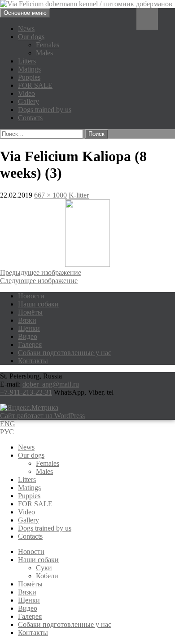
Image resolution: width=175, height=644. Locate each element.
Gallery (28, 101)
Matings (29, 69)
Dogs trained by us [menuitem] (44, 528)
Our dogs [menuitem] (31, 455)
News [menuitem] (26, 447)
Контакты (33, 361)
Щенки (29, 328)
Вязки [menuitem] (27, 592)
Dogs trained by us (44, 109)
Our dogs (31, 37)
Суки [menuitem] (44, 568)
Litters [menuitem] (27, 479)
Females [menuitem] (47, 463)
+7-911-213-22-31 (26, 392)
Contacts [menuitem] (30, 536)
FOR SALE (35, 85)
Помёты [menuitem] (30, 584)
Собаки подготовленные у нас (64, 352)
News (26, 28)
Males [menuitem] (44, 471)
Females (47, 45)
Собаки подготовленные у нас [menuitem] (64, 624)
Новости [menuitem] (31, 551)
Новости (31, 296)
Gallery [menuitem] (28, 520)
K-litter (79, 195)
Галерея (30, 344)
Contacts (30, 118)
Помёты (30, 312)
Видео (27, 336)
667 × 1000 (50, 195)
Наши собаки (38, 304)
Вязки (27, 320)
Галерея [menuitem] (30, 616)
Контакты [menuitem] (33, 632)
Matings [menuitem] (29, 487)
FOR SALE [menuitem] (35, 504)
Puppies (29, 77)
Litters (27, 61)
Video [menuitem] (26, 512)
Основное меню (25, 12)
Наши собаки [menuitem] (38, 559)
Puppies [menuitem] (29, 496)
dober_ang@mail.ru (50, 384)
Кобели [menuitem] (47, 576)
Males (44, 53)
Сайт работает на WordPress (42, 415)
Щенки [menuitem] (29, 600)
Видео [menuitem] (27, 608)
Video (26, 93)
